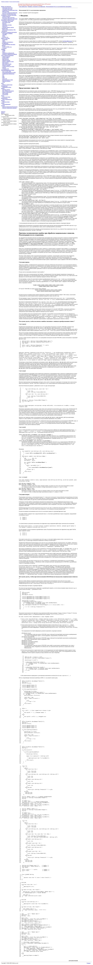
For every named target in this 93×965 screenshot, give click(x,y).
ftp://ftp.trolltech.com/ (67, 41)
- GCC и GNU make (6, 71)
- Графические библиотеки (8, 73)
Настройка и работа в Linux (7, 20)
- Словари (4, 48)
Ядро (2, 83)
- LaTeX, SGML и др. (7, 46)
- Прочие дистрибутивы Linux (9, 13)
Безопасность (4, 98)
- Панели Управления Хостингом (9, 106)
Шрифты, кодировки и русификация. (36, 6)
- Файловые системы (7, 24)
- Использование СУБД (7, 79)
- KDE (3, 35)
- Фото (3, 51)
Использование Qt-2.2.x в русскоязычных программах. (59, 6)
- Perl (3, 76)
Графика (3, 49)
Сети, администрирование (7, 55)
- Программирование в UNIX (9, 72)
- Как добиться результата (8, 90)
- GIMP (3, 50)
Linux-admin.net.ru (23, 6)
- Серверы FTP (5, 68)
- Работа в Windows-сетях (8, 61)
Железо (3, 100)
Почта (2, 95)
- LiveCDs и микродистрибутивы (9, 12)
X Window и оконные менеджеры (9, 32)
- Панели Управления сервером (9, 108)
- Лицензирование (6, 104)
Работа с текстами (5, 38)
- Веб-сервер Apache (6, 64)
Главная (88, 963)
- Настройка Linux (6, 22)
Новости (3, 111)
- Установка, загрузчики (7, 21)
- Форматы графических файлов (9, 54)
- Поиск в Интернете (7, 92)
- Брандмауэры (5, 59)
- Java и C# (4, 78)
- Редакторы (4, 39)
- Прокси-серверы (6, 65)
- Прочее (4, 67)
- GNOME (4, 34)
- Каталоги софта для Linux (8, 17)
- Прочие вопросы (6, 81)
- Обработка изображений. (8, 53)
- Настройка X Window (7, 33)
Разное (2, 103)
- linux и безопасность (7, 99)
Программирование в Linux (7, 70)
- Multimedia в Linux (6, 87)
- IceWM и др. (5, 37)
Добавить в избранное (5, 1)
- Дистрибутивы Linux (7, 9)
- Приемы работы (6, 89)
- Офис (3, 40)
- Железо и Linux (6, 101)
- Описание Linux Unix (7, 7)
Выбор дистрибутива (6, 6)
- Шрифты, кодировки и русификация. (7, 42)
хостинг (3, 105)
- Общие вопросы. (6, 16)
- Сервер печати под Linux (8, 66)
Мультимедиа (4, 86)
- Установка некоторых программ (9, 18)
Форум (2, 112)
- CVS (3, 82)
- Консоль (4, 23)
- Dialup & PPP (5, 57)
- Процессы (4, 26)
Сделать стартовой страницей (14, 1)
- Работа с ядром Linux (7, 84)
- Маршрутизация (6, 60)
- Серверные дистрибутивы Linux (9, 10)
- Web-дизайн (5, 93)
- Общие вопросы (6, 56)
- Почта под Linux (6, 97)
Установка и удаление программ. (8, 15)
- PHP (3, 77)
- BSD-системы (5, 11)
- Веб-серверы (5, 62)
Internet (2, 88)
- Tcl (3, 75)
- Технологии (5, 94)
